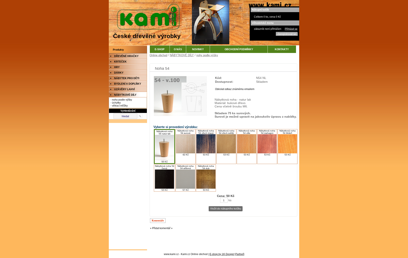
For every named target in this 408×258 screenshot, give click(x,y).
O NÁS (178, 49)
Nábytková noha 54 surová (185, 132)
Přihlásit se (291, 28)
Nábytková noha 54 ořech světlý (226, 132)
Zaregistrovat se (287, 34)
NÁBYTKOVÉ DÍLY (125, 94)
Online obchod (158, 55)
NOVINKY (198, 49)
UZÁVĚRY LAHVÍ (124, 89)
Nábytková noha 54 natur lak (164, 132)
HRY (117, 67)
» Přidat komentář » (161, 228)
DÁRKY (118, 72)
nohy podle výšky (207, 55)
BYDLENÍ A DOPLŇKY (127, 83)
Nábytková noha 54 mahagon (267, 132)
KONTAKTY (282, 49)
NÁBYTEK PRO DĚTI (126, 78)
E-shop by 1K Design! (222, 254)
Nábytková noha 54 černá (164, 167)
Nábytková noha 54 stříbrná (185, 167)
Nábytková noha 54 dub (206, 167)
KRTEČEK (120, 61)
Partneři (239, 254)
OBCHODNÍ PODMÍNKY (239, 49)
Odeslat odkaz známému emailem (234, 89)
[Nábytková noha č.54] (180, 115)
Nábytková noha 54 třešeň (287, 132)
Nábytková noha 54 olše (247, 132)
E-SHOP (159, 49)
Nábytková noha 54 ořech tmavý (206, 132)
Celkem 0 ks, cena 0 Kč (267, 16)
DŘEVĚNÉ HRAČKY (126, 56)
